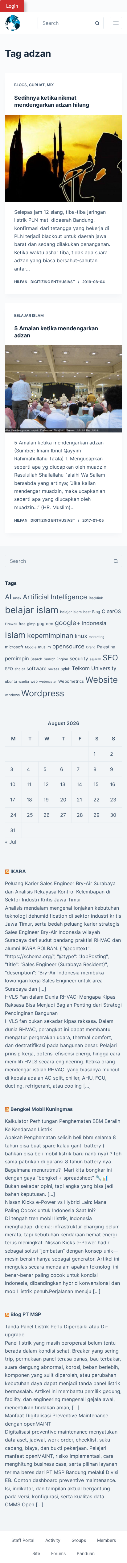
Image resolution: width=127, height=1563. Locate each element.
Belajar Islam (29, 315)
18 (29, 800)
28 (80, 815)
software (37, 668)
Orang (91, 647)
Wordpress (42, 693)
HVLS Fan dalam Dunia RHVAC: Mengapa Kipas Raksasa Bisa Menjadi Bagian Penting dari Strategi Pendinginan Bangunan (63, 1005)
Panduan (86, 1553)
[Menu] (116, 23)
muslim (44, 647)
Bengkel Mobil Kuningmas (41, 1109)
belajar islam (32, 610)
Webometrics (71, 681)
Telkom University (94, 668)
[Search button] (97, 23)
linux (81, 635)
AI (8, 597)
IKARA (18, 871)
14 (79, 784)
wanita (23, 682)
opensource (68, 646)
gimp (31, 624)
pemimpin (17, 658)
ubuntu (11, 681)
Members (106, 1540)
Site (36, 1553)
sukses (53, 669)
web (34, 681)
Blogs (20, 85)
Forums (58, 1553)
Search (36, 659)
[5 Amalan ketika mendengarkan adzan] (63, 388)
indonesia (94, 623)
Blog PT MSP (25, 1314)
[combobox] (57, 561)
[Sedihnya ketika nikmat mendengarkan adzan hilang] (63, 158)
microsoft (14, 646)
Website (101, 679)
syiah (65, 668)
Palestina (106, 646)
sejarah (95, 659)
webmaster (48, 682)
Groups (79, 1540)
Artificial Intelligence (55, 597)
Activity (52, 1540)
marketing (96, 637)
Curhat (37, 85)
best (87, 612)
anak (17, 598)
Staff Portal (22, 1540)
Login (12, 6)
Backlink (96, 598)
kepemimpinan (50, 635)
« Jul (10, 842)
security (79, 658)
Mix (50, 85)
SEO (110, 657)
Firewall (11, 624)
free (22, 624)
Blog (96, 611)
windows (12, 695)
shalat (19, 669)
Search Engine (56, 659)
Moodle (30, 647)
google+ (67, 623)
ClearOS (111, 611)
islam (15, 635)
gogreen (45, 623)
